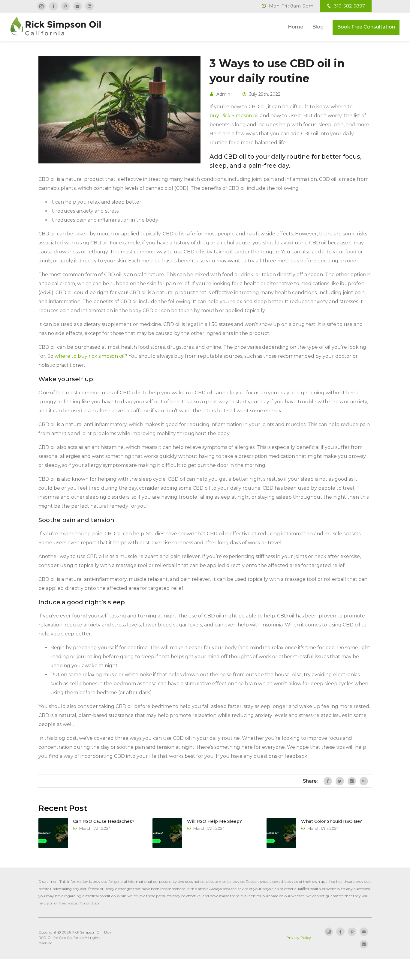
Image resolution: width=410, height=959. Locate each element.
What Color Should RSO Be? (331, 821)
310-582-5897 (349, 6)
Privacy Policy (298, 937)
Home (295, 27)
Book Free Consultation (366, 27)
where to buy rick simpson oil (90, 356)
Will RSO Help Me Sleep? (214, 821)
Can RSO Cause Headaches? (103, 821)
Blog (318, 27)
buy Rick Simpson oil (234, 115)
